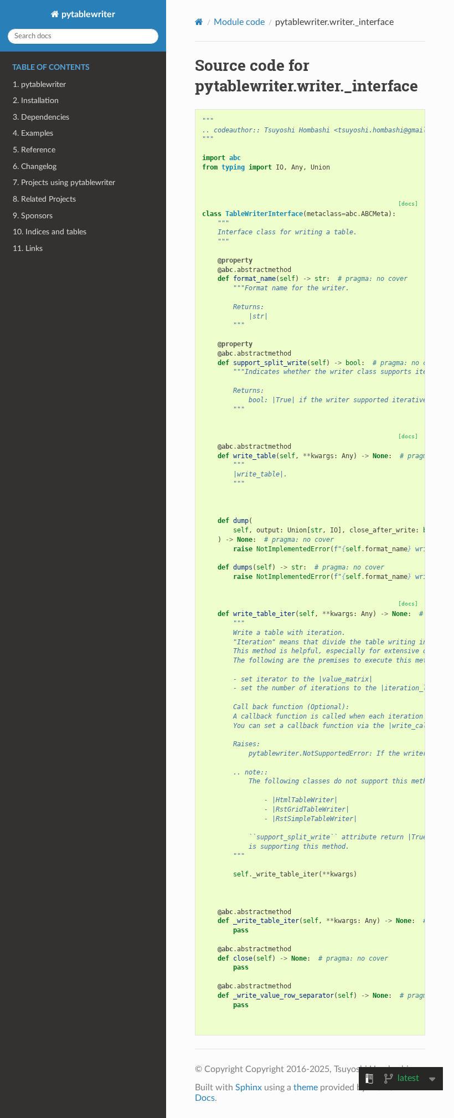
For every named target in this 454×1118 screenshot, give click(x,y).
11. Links (28, 248)
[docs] (408, 204)
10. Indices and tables (49, 232)
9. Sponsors (33, 216)
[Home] (199, 22)
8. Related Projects (44, 199)
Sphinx (248, 1087)
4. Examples (33, 133)
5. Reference (34, 150)
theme (305, 1087)
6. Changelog (34, 166)
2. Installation (36, 100)
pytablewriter (87, 14)
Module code (239, 22)
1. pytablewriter (39, 84)
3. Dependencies (41, 117)
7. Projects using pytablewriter (64, 182)
